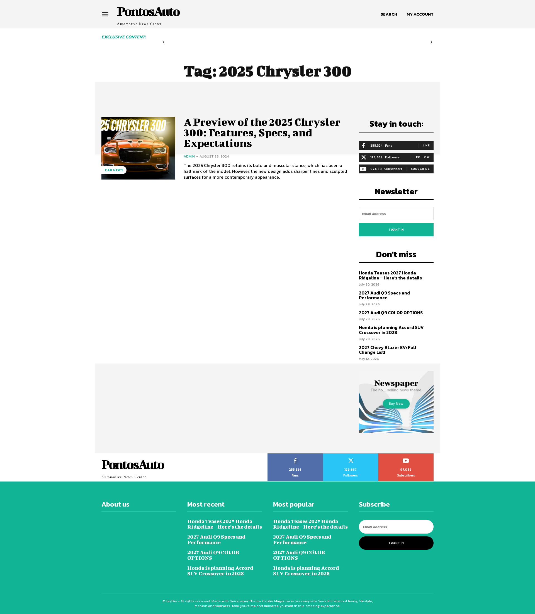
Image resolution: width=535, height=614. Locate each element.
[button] (389, 14)
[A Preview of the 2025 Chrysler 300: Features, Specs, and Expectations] (138, 148)
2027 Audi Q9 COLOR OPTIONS (391, 312)
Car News (114, 170)
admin (189, 156)
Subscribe (420, 168)
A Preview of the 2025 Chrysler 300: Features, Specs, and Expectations (262, 132)
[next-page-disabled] (431, 42)
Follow (423, 157)
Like (426, 145)
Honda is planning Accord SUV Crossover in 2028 (391, 330)
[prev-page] (163, 42)
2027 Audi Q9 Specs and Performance (384, 295)
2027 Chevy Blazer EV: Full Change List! (388, 350)
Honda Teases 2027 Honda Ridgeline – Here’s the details (390, 275)
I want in (396, 229)
